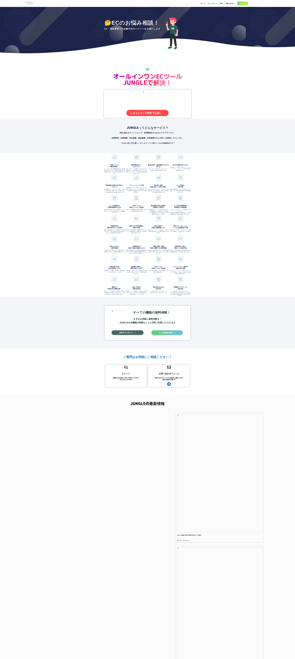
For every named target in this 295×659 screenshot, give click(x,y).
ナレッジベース (212, 3)
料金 (221, 3)
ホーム (203, 3)
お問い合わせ (230, 3)
